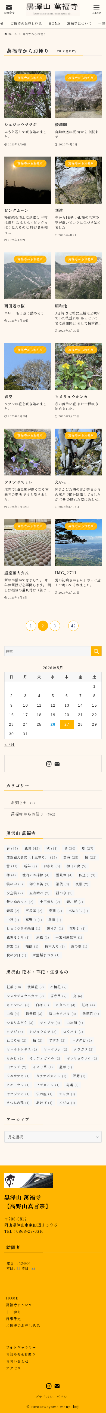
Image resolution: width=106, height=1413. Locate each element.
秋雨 (54, 919)
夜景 (82, 883)
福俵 (62, 883)
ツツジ (15, 1031)
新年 (30, 865)
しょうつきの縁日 (23, 928)
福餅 (32, 946)
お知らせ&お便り (21, 1354)
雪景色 (64, 874)
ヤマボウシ (55, 1049)
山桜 (13, 1013)
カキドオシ (18, 1084)
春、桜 (75, 901)
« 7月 (9, 744)
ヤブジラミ (18, 1093)
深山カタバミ (62, 1013)
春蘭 (55, 910)
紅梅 (88, 1004)
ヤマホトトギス (22, 1049)
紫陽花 (90, 1013)
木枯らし (78, 910)
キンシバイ (18, 1004)
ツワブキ (50, 1022)
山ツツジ (17, 1066)
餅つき (64, 892)
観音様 (34, 1013)
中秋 (13, 919)
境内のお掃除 (36, 874)
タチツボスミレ (51, 1075)
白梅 (42, 1004)
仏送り (87, 874)
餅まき (55, 928)
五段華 (34, 910)
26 (53, 724)
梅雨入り (55, 946)
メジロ (67, 1102)
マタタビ (82, 1040)
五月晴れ (39, 892)
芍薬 (72, 1084)
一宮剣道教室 (69, 937)
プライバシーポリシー (52, 1396)
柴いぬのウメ (20, 901)
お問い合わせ (17, 1361)
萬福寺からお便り (33, 814)
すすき (57, 1040)
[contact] (57, 764)
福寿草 (58, 995)
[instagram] (49, 764)
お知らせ (23, 802)
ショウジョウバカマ (25, 995)
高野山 (34, 919)
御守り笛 (39, 883)
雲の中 (15, 883)
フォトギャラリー (21, 1347)
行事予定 (13, 1318)
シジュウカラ (43, 1031)
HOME (12, 1298)
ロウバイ (73, 1031)
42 (73, 625)
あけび (44, 1102)
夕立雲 (15, 892)
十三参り (50, 901)
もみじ (15, 1058)
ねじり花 (17, 1040)
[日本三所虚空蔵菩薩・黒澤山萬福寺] (53, 9)
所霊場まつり (46, 955)
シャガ (67, 1093)
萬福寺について (19, 1304)
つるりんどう (20, 1022)
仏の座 (44, 1093)
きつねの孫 (18, 1102)
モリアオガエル (44, 1058)
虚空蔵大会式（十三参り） (32, 857)
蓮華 (65, 1066)
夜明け (78, 928)
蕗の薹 (79, 946)
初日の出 (77, 865)
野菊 (79, 1075)
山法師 (75, 1022)
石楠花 (58, 986)
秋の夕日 (17, 955)
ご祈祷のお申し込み (23, 1325)
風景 (32, 848)
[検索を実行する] (96, 651)
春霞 (13, 910)
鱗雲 (13, 946)
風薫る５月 (18, 937)
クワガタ (84, 1049)
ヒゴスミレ (48, 1084)
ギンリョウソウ (82, 1058)
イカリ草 (43, 1066)
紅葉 (14, 986)
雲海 (71, 857)
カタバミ (65, 1004)
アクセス (13, 1368)
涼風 (42, 937)
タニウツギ (18, 1075)
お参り (51, 865)
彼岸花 (35, 986)
